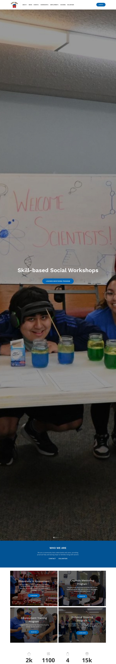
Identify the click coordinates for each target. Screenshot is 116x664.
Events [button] (36, 4)
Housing (63, 4)
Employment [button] (54, 4)
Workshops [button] (44, 4)
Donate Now (58, 285)
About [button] (24, 4)
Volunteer (70, 4)
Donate (101, 4)
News (30, 4)
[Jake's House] (14, 4)
